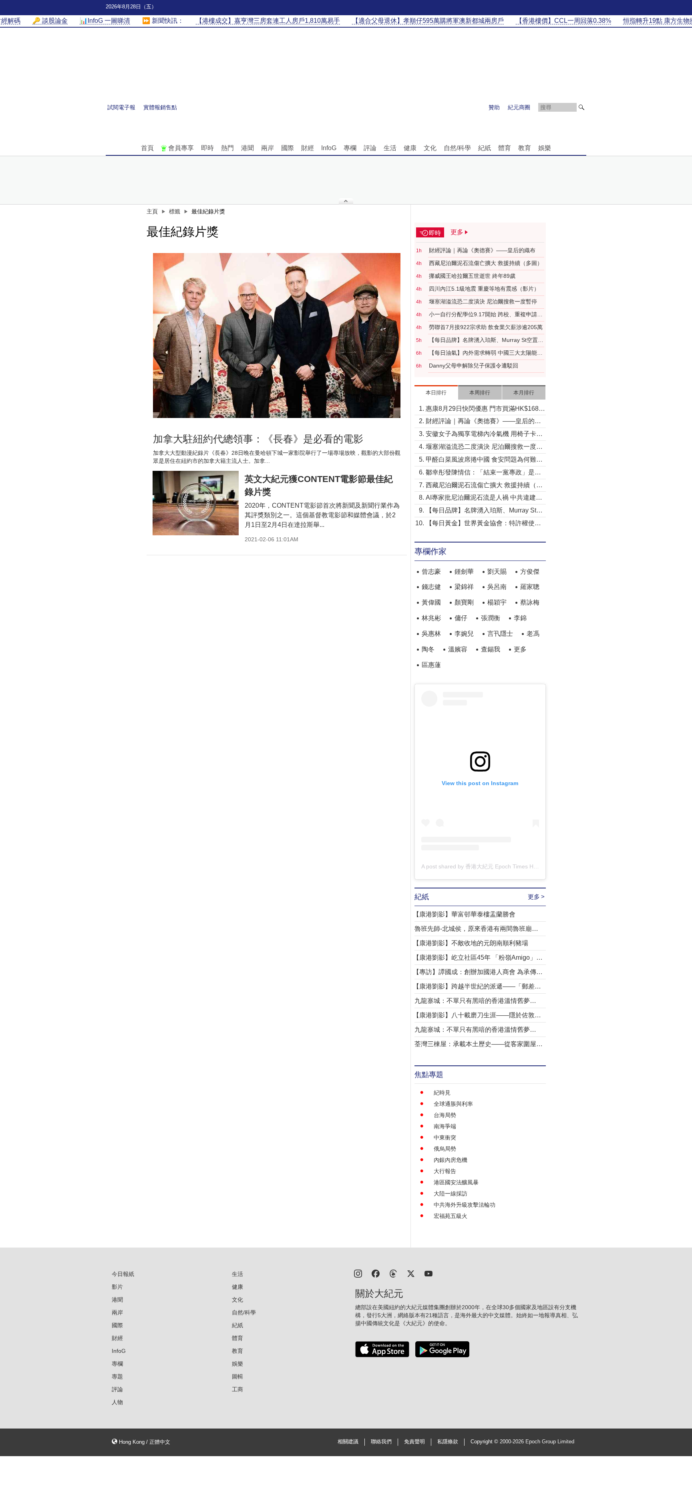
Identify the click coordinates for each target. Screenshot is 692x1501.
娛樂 (544, 148)
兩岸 (267, 148)
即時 (207, 148)
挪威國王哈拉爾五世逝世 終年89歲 (472, 276)
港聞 (247, 148)
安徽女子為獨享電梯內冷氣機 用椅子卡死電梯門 (484, 434)
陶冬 (428, 649)
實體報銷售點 (160, 107)
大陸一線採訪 (450, 1193)
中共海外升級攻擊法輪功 (464, 1205)
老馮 (533, 633)
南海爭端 (445, 1126)
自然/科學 (457, 148)
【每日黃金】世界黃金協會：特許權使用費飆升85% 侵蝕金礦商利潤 (483, 524)
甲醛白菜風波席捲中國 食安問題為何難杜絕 (484, 460)
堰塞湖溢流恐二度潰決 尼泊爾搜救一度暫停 (483, 301)
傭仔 (461, 618)
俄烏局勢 (445, 1148)
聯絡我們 (381, 1442)
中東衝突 (445, 1137)
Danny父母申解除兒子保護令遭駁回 (473, 365)
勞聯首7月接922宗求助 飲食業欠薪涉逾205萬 (486, 327)
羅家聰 (529, 586)
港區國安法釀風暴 (456, 1182)
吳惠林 (431, 633)
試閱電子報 (121, 107)
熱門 (227, 148)
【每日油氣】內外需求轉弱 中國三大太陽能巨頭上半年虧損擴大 (486, 353)
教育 (524, 148)
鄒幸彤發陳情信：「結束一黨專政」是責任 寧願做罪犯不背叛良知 (483, 473)
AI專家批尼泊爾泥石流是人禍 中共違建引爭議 (484, 498)
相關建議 (348, 1442)
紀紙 (484, 148)
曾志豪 (431, 571)
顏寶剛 (464, 602)
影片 (117, 1287)
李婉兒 (464, 633)
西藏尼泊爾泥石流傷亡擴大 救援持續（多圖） (486, 263)
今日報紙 (123, 1274)
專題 (117, 1376)
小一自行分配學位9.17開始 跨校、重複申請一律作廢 (486, 314)
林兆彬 (431, 618)
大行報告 (445, 1171)
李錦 (520, 618)
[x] (411, 1273)
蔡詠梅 (529, 602)
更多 (520, 649)
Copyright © (485, 1442)
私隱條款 (447, 1442)
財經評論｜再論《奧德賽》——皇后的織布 (482, 250)
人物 (117, 1402)
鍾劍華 (464, 571)
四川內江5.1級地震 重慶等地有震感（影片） (484, 288)
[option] (276, 335)
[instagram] (358, 1273)
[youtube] (428, 1273)
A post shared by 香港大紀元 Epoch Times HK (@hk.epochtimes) (503, 866)
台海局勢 (445, 1115)
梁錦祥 (464, 586)
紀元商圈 (519, 107)
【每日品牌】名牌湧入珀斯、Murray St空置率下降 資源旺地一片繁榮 (486, 340)
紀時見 (442, 1092)
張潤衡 (490, 618)
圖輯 (237, 1376)
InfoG (328, 148)
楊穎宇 (497, 602)
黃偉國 (431, 602)
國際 (287, 148)
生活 (390, 148)
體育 (504, 148)
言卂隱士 (500, 633)
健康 (410, 148)
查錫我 (490, 649)
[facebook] (376, 1273)
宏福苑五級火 (450, 1216)
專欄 (350, 148)
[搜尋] (581, 107)
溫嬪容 (457, 649)
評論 (370, 148)
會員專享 (181, 148)
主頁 (152, 211)
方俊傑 (529, 571)
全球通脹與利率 (453, 1104)
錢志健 (431, 586)
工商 (237, 1389)
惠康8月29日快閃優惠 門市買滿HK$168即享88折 (485, 409)
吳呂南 (497, 586)
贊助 (494, 107)
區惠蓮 (431, 664)
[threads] (393, 1273)
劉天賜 (497, 571)
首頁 (147, 148)
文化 (430, 148)
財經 (307, 148)
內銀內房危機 (450, 1160)
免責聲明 (414, 1442)
